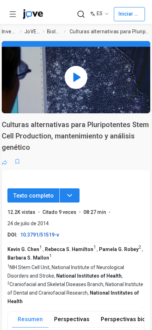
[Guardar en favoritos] (17, 161)
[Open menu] (12, 14)
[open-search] (81, 14)
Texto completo (33, 195)
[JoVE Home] (33, 14)
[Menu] (70, 195)
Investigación (9, 31)
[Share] (4, 161)
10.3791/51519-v (39, 235)
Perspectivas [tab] (71, 319)
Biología (54, 31)
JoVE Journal (32, 31)
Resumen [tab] (30, 319)
